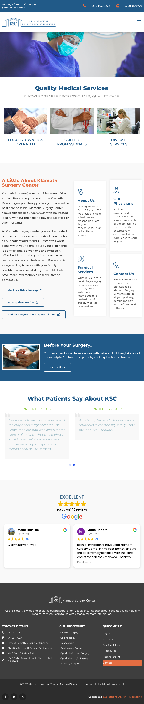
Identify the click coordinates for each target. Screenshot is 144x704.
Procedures (109, 650)
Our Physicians (111, 645)
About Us (108, 639)
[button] (139, 22)
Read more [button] (84, 562)
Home (106, 634)
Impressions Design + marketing (122, 696)
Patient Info (109, 656)
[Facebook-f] (5, 696)
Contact (107, 662)
